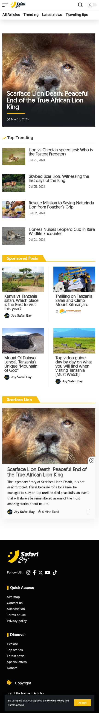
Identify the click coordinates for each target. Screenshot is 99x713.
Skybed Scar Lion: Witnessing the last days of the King (59, 178)
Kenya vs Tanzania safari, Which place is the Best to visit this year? (21, 302)
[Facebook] (34, 572)
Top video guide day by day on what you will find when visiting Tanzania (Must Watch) (73, 366)
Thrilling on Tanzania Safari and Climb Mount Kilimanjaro (73, 300)
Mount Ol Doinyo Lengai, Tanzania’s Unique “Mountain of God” (20, 364)
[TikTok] (55, 572)
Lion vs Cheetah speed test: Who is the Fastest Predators (61, 152)
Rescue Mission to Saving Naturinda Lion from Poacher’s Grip (61, 205)
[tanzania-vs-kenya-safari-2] (23, 279)
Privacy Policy (55, 700)
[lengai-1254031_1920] (23, 341)
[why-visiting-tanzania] (74, 341)
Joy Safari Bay (21, 315)
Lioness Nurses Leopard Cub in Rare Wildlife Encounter (62, 231)
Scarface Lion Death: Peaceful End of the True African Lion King (48, 100)
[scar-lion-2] (13, 183)
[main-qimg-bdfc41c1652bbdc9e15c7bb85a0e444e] (13, 156)
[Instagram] (28, 572)
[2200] (48, 436)
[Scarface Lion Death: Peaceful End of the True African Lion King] (48, 80)
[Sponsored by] (70, 311)
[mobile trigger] (6, 4)
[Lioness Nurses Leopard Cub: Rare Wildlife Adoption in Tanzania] (13, 236)
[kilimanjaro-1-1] (74, 279)
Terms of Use (16, 705)
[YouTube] (48, 572)
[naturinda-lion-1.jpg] (13, 209)
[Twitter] (40, 572)
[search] (80, 5)
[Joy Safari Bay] (18, 4)
